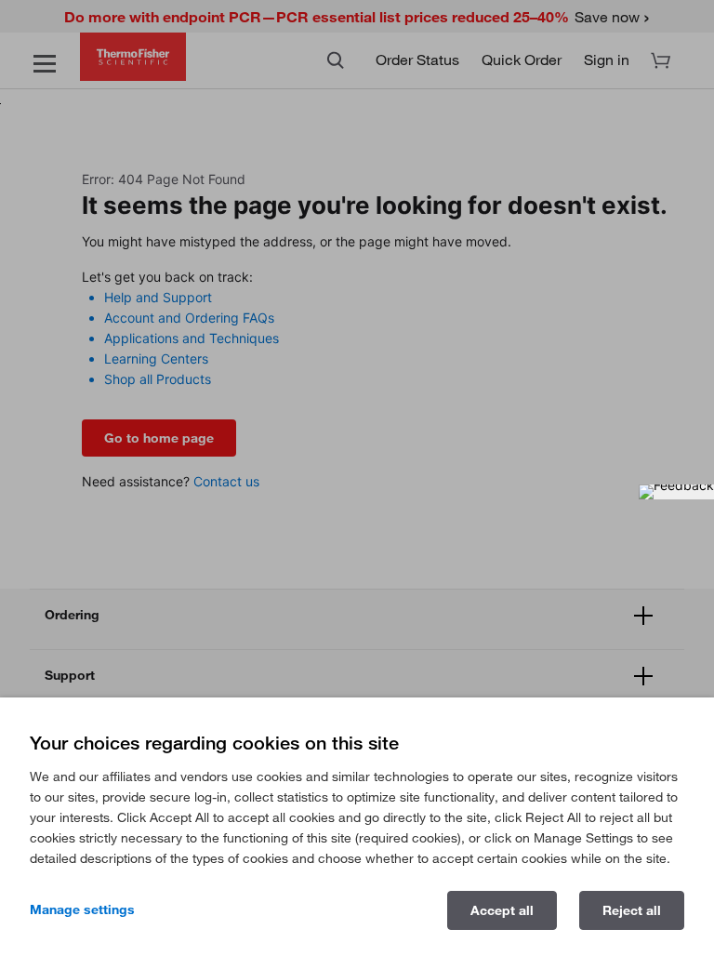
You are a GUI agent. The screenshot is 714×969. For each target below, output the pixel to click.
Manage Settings (82, 909)
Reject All (631, 910)
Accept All (502, 910)
